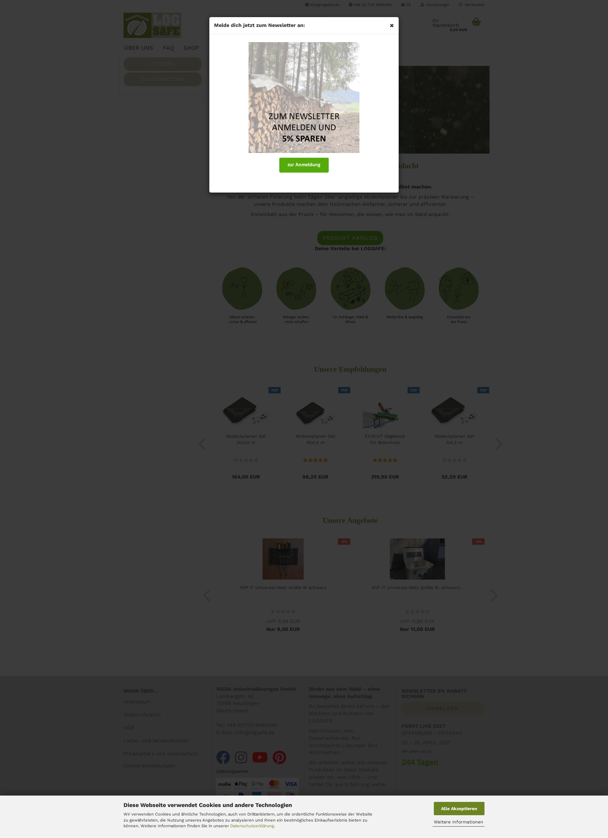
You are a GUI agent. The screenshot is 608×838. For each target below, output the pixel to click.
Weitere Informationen (458, 821)
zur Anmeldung (304, 165)
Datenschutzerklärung (252, 825)
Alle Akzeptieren (459, 808)
